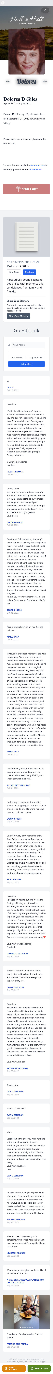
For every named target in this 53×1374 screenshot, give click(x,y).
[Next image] (46, 1311)
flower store (35, 169)
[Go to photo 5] (27, 1327)
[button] (27, 1312)
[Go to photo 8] (32, 1327)
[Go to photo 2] (22, 1327)
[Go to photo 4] (25, 1327)
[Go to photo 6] (29, 1327)
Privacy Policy (18, 1361)
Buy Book (29, 272)
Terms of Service (34, 1361)
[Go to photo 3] (24, 1327)
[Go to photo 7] (30, 1327)
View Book (14, 272)
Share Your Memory (18, 316)
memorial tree (37, 164)
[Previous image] (6, 1311)
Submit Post (26, 364)
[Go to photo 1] (20, 1327)
